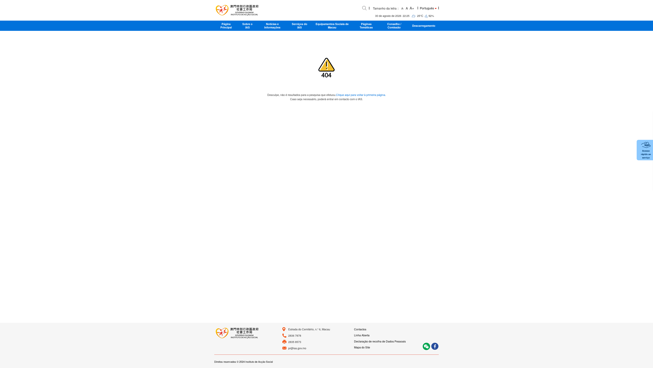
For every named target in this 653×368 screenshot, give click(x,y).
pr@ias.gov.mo (297, 348)
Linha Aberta (362, 335)
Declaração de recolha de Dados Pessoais (380, 341)
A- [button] (402, 8)
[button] (226, 26)
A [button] (407, 8)
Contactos (360, 329)
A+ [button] (412, 8)
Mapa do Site (362, 347)
